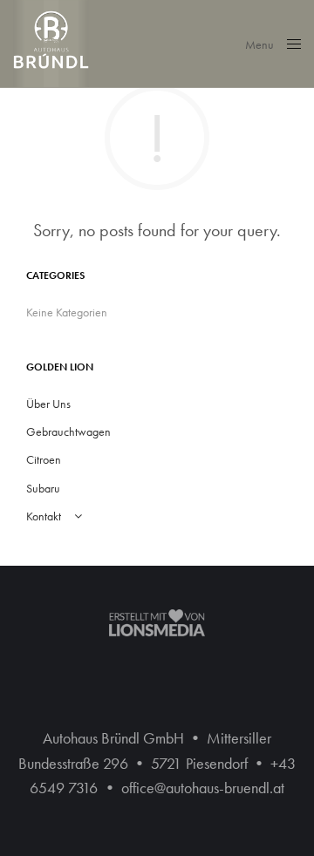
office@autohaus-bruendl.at (202, 788)
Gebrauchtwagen (68, 431)
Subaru (43, 488)
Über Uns (48, 403)
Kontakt (43, 516)
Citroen (43, 459)
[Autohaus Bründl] (51, 43)
